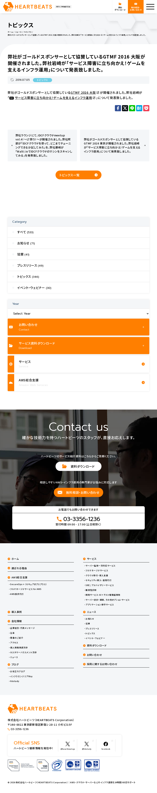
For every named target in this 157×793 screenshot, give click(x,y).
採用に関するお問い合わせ (102, 664)
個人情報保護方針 (19, 647)
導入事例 (16, 612)
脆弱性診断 (91, 590)
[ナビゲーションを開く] (150, 6)
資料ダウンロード (83, 466)
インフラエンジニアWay (21, 676)
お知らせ (90, 618)
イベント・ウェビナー (95, 638)
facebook (105, 749)
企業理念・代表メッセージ (22, 628)
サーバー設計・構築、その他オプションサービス (108, 599)
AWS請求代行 (17, 594)
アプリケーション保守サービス (100, 604)
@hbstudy (87, 749)
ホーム (15, 559)
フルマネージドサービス (97, 570)
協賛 (88, 623)
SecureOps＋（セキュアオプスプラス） (28, 584)
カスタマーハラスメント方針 (23, 652)
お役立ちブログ (17, 671)
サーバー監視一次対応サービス (100, 565)
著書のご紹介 (16, 637)
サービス (92, 559)
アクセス (14, 642)
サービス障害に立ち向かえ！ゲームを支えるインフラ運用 (53, 97)
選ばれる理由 (19, 568)
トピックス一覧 (69, 175)
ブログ (15, 664)
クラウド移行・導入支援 (97, 575)
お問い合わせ (94, 655)
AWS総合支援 (19, 577)
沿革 (12, 633)
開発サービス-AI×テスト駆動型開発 (103, 595)
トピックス (42, 80)
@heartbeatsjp (68, 749)
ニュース (14, 657)
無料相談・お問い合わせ (82, 492)
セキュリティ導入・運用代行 (98, 580)
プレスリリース (92, 628)
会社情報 (16, 621)
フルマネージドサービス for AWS (25, 589)
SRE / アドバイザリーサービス (100, 585)
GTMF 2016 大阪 (83, 92)
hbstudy (14, 681)
